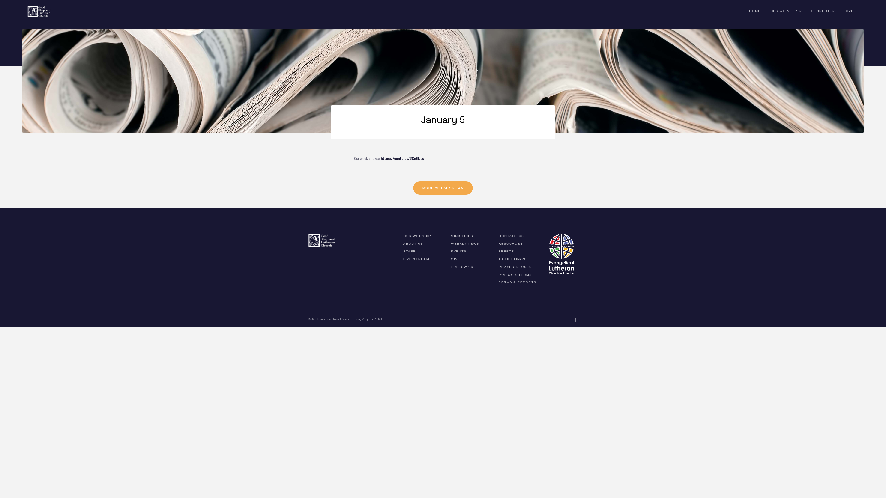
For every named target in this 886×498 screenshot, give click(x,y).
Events (459, 252)
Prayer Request (516, 268)
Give (849, 12)
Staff (409, 252)
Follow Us (462, 268)
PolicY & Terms (515, 275)
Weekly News (465, 244)
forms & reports (518, 283)
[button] (786, 13)
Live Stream (416, 260)
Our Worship (417, 237)
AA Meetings (512, 260)
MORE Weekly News (443, 188)
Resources (511, 244)
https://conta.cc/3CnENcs (402, 158)
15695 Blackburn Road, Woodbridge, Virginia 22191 (345, 319)
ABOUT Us (413, 244)
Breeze (506, 252)
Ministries (462, 237)
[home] (39, 8)
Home (754, 12)
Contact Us (511, 237)
